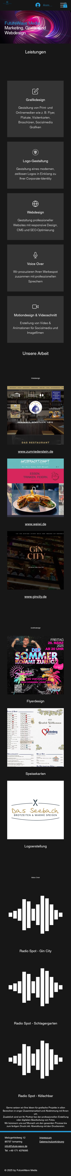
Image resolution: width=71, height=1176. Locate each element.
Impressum (45, 1137)
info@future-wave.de (16, 1146)
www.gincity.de (35, 597)
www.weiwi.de (35, 524)
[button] (65, 5)
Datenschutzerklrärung (51, 1141)
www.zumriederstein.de (35, 451)
